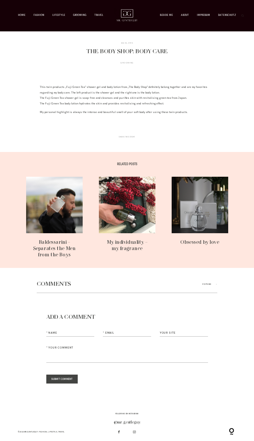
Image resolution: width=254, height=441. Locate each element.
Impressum (203, 15)
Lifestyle (58, 15)
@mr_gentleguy (127, 422)
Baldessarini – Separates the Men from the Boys (54, 217)
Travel (98, 15)
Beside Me (166, 15)
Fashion (38, 15)
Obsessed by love (200, 217)
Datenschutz (227, 15)
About (185, 15)
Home (21, 15)
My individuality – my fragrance (127, 217)
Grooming (79, 15)
